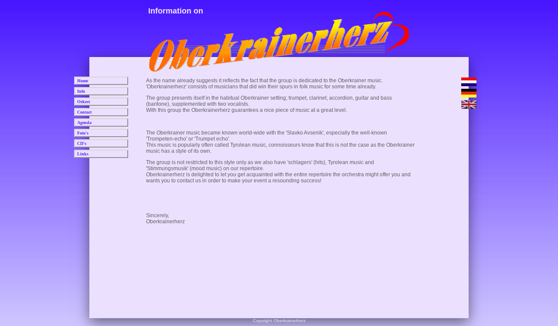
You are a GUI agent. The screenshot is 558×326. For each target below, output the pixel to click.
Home (82, 80)
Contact (84, 112)
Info (81, 91)
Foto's (82, 133)
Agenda (84, 122)
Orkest (83, 101)
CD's (81, 143)
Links (82, 153)
